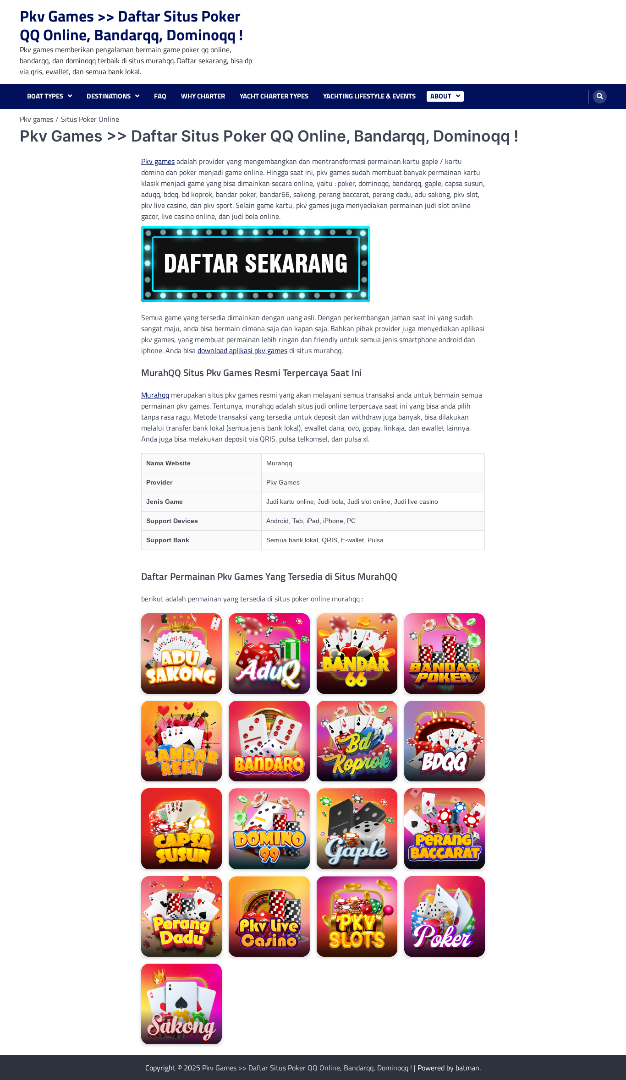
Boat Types (45, 96)
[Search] (600, 97)
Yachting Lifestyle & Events (369, 96)
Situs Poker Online (90, 119)
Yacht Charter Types (274, 96)
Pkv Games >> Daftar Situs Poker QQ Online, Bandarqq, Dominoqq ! (131, 25)
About (440, 96)
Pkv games (158, 161)
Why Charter (203, 96)
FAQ (160, 96)
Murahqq (155, 394)
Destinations (109, 96)
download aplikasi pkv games (242, 350)
